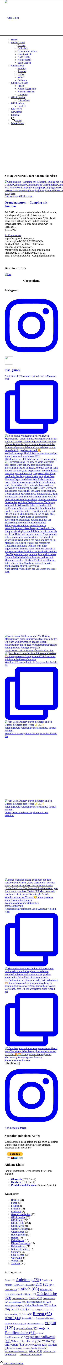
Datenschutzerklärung (31, 1354)
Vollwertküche (35, 1344)
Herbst (14, 1237)
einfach (28, 1289)
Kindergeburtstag (14, 1305)
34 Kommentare (13, 235)
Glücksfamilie (18, 1217)
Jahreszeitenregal (17, 1302)
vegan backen (26, 1328)
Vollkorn (17, 1341)
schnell (13, 1318)
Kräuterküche (18, 1246)
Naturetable (33, 1310)
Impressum (10, 1354)
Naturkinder (46, 1310)
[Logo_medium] (12, 17)
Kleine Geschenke (20, 1243)
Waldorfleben (39, 1348)
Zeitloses (15, 1263)
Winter (14, 1260)
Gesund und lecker (20, 1214)
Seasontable (42, 1318)
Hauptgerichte (18, 1234)
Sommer (15, 1252)
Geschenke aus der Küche (20, 1294)
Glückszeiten (25, 196)
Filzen (14, 1202)
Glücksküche (18, 1223)
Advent (10, 1280)
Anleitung (28, 1279)
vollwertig (33, 1341)
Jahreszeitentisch (38, 1301)
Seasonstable (28, 1318)
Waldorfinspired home (20, 1348)
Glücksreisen (11, 196)
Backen (15, 1200)
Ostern (27, 1314)
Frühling (15, 1208)
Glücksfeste (17, 1220)
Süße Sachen (17, 1254)
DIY (43, 1284)
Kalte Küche (17, 1240)
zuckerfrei (49, 1351)
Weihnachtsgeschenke (16, 1351)
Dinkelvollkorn (26, 1285)
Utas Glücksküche (35, 1323)
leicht (18, 1309)
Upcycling (16, 1257)
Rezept (42, 1313)
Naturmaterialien (19, 1249)
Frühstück (16, 1211)
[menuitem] (34, 39)
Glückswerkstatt (19, 1228)
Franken (15, 1205)
